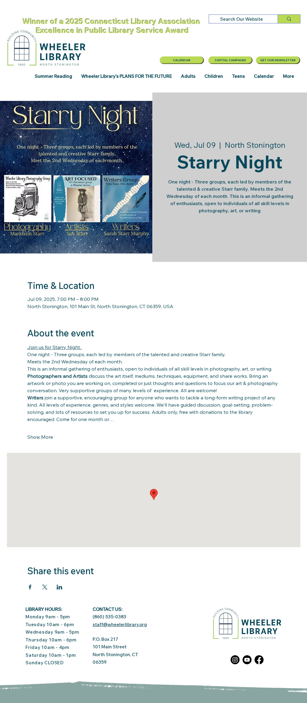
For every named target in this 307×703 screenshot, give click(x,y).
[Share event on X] (45, 587)
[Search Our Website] (289, 19)
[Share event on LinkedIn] (59, 587)
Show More (40, 437)
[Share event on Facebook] (30, 587)
